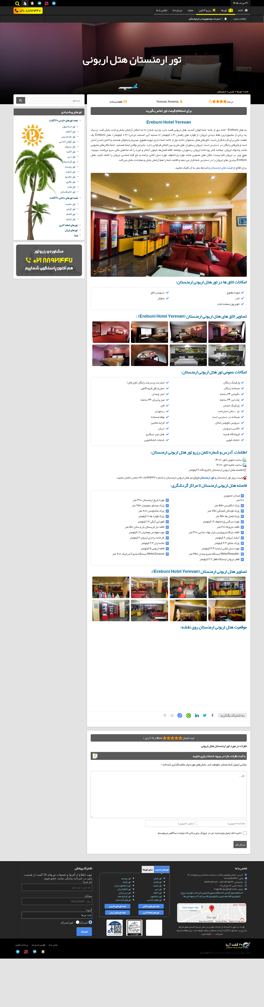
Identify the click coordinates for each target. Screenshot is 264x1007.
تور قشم (70, 214)
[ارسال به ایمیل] (171, 716)
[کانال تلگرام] (6, 990)
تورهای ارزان (71, 230)
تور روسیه (70, 166)
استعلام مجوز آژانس (233, 892)
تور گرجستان (68, 161)
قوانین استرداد (38, 945)
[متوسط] (172, 738)
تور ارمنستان (207, 477)
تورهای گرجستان (123, 900)
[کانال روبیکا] (6, 973)
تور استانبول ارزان (122, 885)
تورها (224, 10)
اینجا (213, 934)
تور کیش (70, 209)
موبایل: (88, 895)
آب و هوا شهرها (191, 896)
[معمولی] (176, 738)
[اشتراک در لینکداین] (196, 715)
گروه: (89, 909)
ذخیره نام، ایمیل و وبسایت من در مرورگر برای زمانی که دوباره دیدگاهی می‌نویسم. (199, 833)
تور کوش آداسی (67, 141)
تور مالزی (70, 181)
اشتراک (84, 922)
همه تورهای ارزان (118, 912)
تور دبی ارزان (125, 892)
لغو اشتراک (67, 922)
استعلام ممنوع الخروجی (212, 892)
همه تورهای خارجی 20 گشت (63, 120)
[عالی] (164, 738)
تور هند (71, 186)
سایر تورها (148, 869)
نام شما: (87, 881)
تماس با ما (161, 10)
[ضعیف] (180, 738)
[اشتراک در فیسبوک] (211, 715)
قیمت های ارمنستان (221, 168)
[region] (169, 141)
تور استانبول (68, 126)
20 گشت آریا (205, 952)
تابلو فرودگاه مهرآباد (208, 896)
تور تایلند (70, 171)
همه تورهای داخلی (151, 906)
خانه (240, 10)
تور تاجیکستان (67, 191)
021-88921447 (30, 10)
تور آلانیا (71, 151)
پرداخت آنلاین (21, 945)
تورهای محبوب (162, 869)
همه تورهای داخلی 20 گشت (63, 198)
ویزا (76, 235)
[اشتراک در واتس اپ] (188, 715)
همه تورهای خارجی (117, 906)
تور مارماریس (68, 136)
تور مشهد (70, 204)
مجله (190, 10)
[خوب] (168, 738)
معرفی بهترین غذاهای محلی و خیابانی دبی (202, 18)
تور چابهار (70, 219)
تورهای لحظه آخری (68, 225)
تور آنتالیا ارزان (124, 889)
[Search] (20, 100)
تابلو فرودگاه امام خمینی (229, 896)
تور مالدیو (70, 176)
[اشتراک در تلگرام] (179, 715)
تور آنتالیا (70, 131)
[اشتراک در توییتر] (204, 715)
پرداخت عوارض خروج (190, 892)
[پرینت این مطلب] (164, 715)
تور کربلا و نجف (124, 896)
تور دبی (71, 156)
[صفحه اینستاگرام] (6, 998)
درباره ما (177, 10)
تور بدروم (70, 146)
